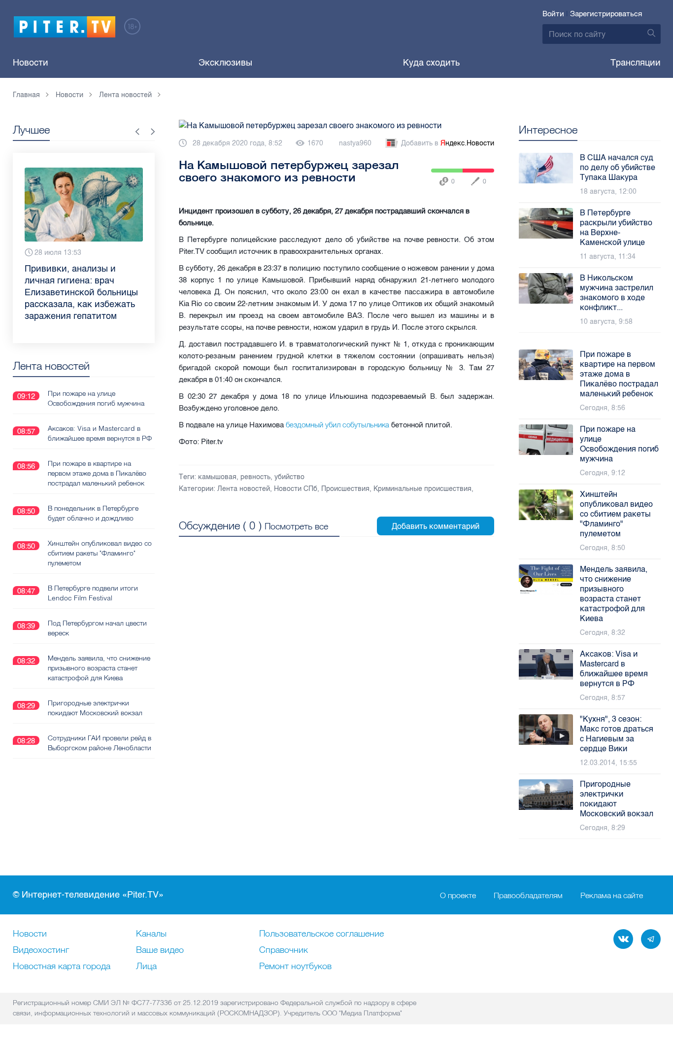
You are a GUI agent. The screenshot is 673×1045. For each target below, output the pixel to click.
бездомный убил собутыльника (336, 424)
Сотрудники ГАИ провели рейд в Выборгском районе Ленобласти (99, 742)
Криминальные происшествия (422, 489)
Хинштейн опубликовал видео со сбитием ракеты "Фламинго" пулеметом (100, 553)
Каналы (151, 934)
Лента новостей (243, 489)
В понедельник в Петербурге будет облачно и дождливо (93, 513)
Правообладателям (528, 895)
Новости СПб (295, 489)
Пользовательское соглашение (321, 934)
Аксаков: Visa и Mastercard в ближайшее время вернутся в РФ (100, 433)
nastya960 (355, 143)
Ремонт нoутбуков (295, 967)
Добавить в (447, 143)
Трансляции (635, 62)
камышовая (217, 477)
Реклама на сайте (611, 895)
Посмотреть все (296, 526)
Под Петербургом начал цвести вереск (97, 628)
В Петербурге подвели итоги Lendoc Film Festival (93, 593)
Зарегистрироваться (606, 13)
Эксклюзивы (225, 62)
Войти (553, 13)
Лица (146, 967)
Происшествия (345, 489)
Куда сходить (431, 62)
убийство (289, 477)
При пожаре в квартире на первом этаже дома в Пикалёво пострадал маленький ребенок (97, 473)
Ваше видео (160, 950)
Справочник (283, 950)
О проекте (458, 895)
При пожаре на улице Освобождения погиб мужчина (96, 398)
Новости (30, 62)
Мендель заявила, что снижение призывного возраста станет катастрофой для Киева (99, 668)
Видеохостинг (41, 950)
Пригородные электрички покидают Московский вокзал (95, 707)
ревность (255, 477)
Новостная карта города (61, 967)
